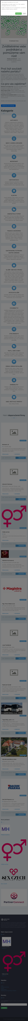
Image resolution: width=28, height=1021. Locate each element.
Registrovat (18, 13)
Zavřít (24, 13)
